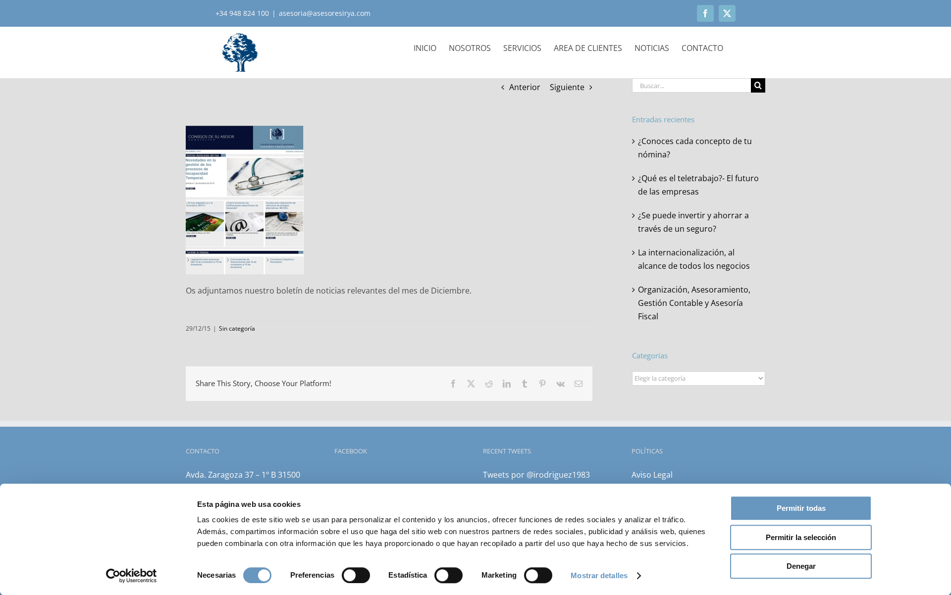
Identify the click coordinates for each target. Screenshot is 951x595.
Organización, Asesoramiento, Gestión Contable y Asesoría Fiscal (694, 303)
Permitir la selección (801, 537)
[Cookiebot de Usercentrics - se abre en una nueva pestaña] (131, 575)
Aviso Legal (652, 474)
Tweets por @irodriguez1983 (536, 474)
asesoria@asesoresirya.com (324, 13)
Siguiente (567, 87)
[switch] (356, 575)
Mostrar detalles (599, 575)
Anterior (524, 87)
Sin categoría (237, 328)
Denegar (801, 566)
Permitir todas (801, 508)
